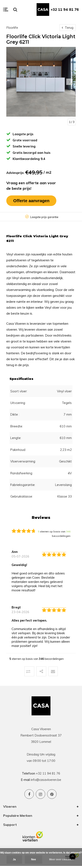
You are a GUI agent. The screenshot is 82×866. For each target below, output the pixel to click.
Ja (14, 859)
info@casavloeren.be (46, 780)
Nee (33, 859)
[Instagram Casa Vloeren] (40, 794)
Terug (68, 28)
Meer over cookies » (61, 859)
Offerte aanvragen (31, 200)
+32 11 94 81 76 (65, 9)
